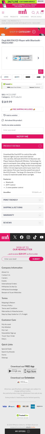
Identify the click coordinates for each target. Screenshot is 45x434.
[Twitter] (13, 237)
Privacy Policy (7, 305)
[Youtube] (40, 237)
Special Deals (7, 349)
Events (4, 281)
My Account (6, 324)
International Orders (9, 284)
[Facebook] (20, 237)
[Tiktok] (33, 237)
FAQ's (4, 339)
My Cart (5, 330)
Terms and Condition (9, 308)
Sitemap (5, 358)
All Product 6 (16, 97)
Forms (4, 355)
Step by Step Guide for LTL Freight (14, 314)
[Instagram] (26, 237)
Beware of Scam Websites (11, 292)
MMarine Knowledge (10, 289)
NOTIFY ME (22, 136)
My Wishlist (6, 327)
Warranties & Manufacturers (12, 311)
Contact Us (6, 275)
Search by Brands (8, 352)
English (40, 1)
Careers (5, 278)
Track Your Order (8, 336)
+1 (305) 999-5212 (28, 6)
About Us (5, 272)
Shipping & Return (8, 302)
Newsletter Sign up (9, 333)
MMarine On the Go (9, 286)
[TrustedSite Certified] (22, 416)
